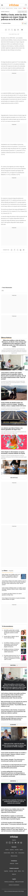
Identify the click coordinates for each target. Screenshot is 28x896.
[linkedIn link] (21, 843)
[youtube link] (15, 843)
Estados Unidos (7, 852)
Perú (16, 852)
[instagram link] (13, 843)
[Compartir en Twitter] (12, 29)
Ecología (13, 8)
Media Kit (14, 874)
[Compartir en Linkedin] (15, 29)
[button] (2, 5)
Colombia (17, 849)
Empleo (16, 863)
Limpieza (17, 8)
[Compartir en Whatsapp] (6, 29)
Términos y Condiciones (9, 881)
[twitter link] (10, 843)
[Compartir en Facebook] (9, 29)
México (12, 852)
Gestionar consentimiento (14, 884)
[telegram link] (18, 843)
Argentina (12, 849)
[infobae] (14, 5)
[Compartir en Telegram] (18, 29)
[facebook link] (7, 843)
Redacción (12, 863)
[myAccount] (26, 5)
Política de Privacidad (19, 881)
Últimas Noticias (14, 855)
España (21, 849)
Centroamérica (21, 852)
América (7, 849)
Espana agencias (5, 11)
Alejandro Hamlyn (7, 8)
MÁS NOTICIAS (14, 477)
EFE (2, 290)
